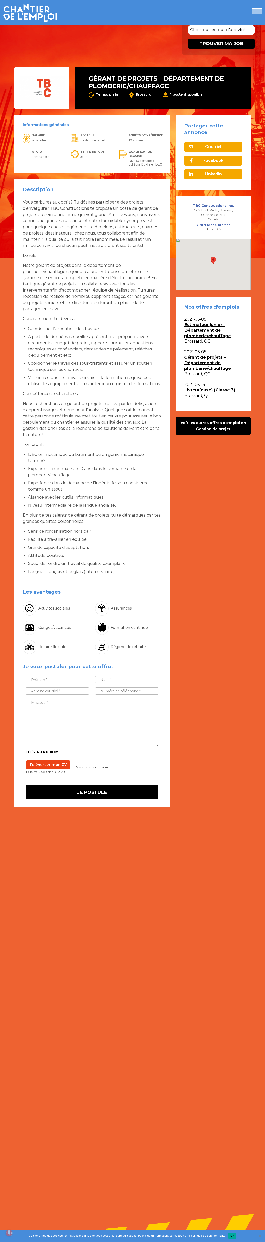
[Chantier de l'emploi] (33, 12)
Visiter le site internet (213, 225)
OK (232, 1235)
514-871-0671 (213, 229)
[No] (260, 1236)
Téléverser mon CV (42, 752)
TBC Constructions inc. (213, 206)
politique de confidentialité (208, 1235)
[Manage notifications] (9, 1233)
